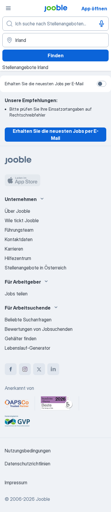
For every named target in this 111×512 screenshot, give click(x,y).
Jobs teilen (16, 294)
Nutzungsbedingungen (28, 451)
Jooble (43, 499)
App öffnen (94, 9)
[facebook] (11, 369)
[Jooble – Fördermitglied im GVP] (17, 421)
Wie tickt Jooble (22, 220)
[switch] (101, 84)
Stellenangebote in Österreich (35, 268)
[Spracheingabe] (101, 24)
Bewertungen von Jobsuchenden (39, 329)
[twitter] (39, 369)
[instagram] (25, 369)
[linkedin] (53, 369)
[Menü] (8, 8)
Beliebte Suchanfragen (28, 320)
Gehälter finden (20, 338)
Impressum (16, 482)
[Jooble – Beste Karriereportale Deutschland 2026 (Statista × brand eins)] (57, 403)
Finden (56, 55)
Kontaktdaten (19, 239)
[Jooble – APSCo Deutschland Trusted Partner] (17, 403)
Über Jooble (17, 211)
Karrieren (14, 249)
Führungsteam (19, 230)
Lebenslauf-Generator (27, 348)
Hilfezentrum (18, 258)
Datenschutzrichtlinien (27, 464)
